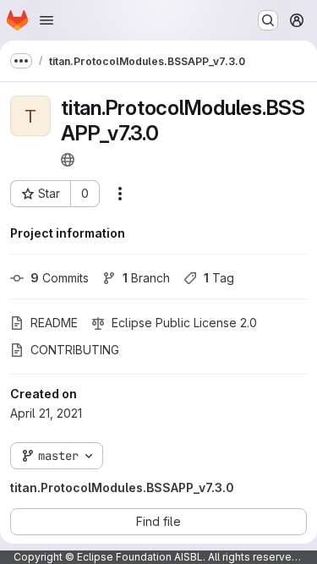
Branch (146, 278)
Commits (59, 278)
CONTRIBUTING (74, 349)
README (54, 322)
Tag (219, 278)
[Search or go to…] (268, 20)
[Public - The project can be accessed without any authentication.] (67, 160)
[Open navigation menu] (46, 20)
